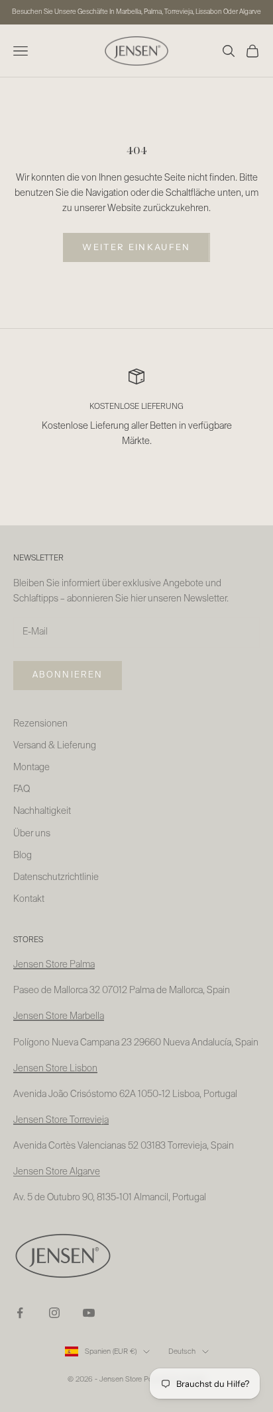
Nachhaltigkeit (42, 811)
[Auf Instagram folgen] (54, 1312)
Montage (31, 767)
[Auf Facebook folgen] (20, 1312)
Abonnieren (67, 675)
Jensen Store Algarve (56, 1171)
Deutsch (181, 1351)
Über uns (31, 833)
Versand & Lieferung (54, 745)
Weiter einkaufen (136, 247)
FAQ (21, 789)
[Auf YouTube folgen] (88, 1312)
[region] (136, 417)
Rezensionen (40, 723)
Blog (22, 855)
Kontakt (28, 899)
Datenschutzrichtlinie (56, 877)
